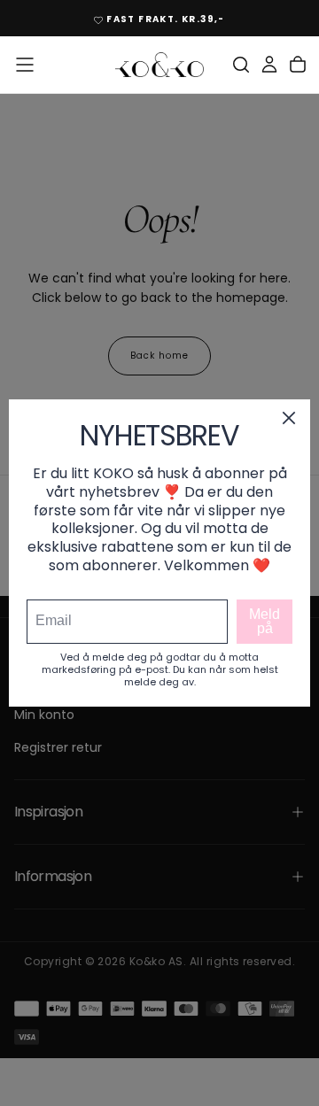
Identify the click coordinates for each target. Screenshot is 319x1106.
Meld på (264, 621)
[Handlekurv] (297, 64)
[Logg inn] (269, 64)
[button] (24, 64)
